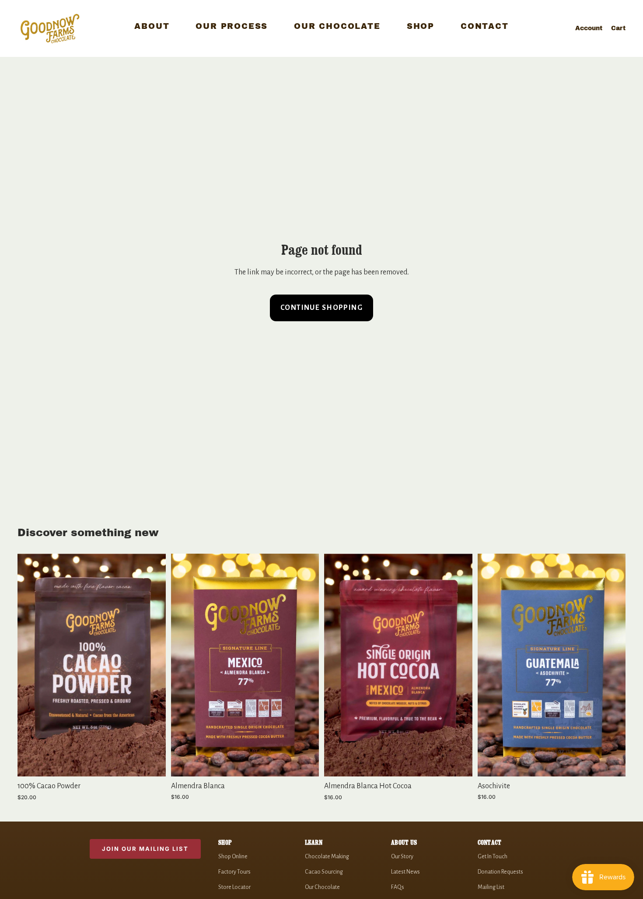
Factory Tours (234, 872)
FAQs (397, 887)
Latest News (405, 872)
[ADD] (152, 763)
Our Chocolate (322, 887)
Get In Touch (492, 856)
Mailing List (491, 887)
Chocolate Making (327, 856)
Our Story (402, 856)
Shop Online (233, 856)
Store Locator (234, 887)
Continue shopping (321, 308)
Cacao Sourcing (324, 872)
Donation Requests (500, 872)
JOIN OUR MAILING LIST (145, 848)
